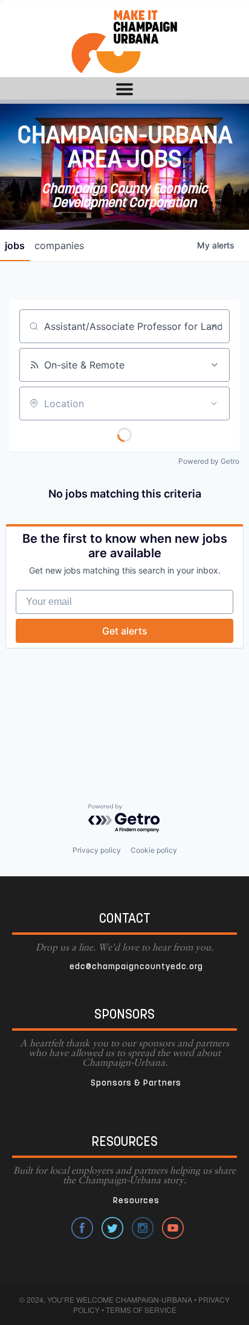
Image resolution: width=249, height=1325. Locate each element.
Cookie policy (154, 850)
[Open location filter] (214, 403)
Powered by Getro (208, 461)
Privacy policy (97, 850)
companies (59, 245)
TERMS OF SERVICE (141, 1309)
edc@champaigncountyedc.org (136, 967)
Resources (136, 1201)
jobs (15, 245)
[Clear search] (214, 326)
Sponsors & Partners (136, 1083)
